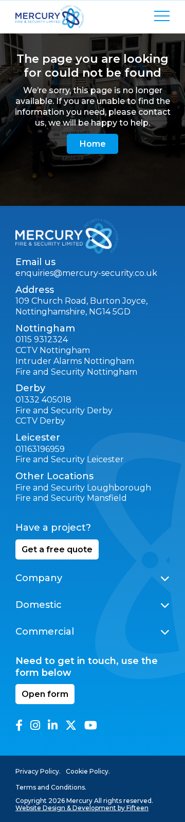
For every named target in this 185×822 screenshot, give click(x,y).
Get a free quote (57, 549)
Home (93, 144)
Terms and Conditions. (50, 787)
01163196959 (40, 449)
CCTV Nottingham (52, 350)
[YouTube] (90, 725)
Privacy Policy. (38, 771)
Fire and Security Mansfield (71, 498)
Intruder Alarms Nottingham (74, 361)
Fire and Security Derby (64, 410)
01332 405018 (43, 400)
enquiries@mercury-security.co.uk (86, 273)
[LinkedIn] (53, 725)
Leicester (104, 459)
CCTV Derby (40, 421)
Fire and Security (50, 459)
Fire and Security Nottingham (76, 372)
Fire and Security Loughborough (83, 488)
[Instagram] (35, 725)
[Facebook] (19, 725)
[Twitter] (71, 725)
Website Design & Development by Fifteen (82, 808)
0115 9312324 (41, 339)
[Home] (66, 236)
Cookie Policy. (88, 771)
